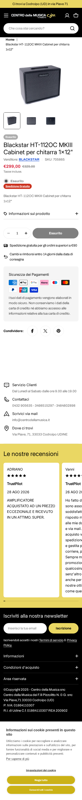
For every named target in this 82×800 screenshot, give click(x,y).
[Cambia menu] (6, 15)
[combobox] (41, 28)
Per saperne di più (17, 759)
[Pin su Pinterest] (58, 331)
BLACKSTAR (29, 159)
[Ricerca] (72, 28)
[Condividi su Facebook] (32, 331)
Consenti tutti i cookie (41, 790)
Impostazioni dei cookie (41, 770)
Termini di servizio (51, 640)
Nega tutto (41, 780)
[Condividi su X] (45, 331)
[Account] (67, 15)
